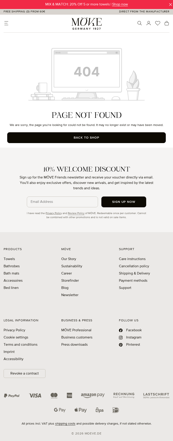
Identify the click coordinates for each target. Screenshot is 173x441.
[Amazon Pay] (93, 395)
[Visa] (35, 395)
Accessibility (13, 359)
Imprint (9, 352)
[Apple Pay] (81, 410)
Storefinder (70, 281)
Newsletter (69, 295)
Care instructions (132, 259)
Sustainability (71, 266)
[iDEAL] (116, 410)
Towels (9, 259)
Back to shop (86, 137)
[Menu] (6, 23)
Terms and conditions (20, 345)
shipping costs (65, 423)
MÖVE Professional (76, 330)
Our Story (68, 259)
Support (125, 288)
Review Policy (76, 213)
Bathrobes (12, 266)
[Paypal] (12, 395)
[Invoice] (124, 395)
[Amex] (69, 395)
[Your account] (148, 23)
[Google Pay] (60, 410)
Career (66, 273)
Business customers (76, 337)
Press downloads (74, 345)
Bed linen (11, 288)
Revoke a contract (24, 373)
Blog (64, 288)
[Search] (139, 23)
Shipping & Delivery (134, 273)
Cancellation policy (134, 266)
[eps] (100, 410)
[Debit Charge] (156, 395)
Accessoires (13, 281)
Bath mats (11, 273)
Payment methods (133, 281)
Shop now (120, 4)
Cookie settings (16, 337)
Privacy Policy (54, 213)
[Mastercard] (54, 395)
